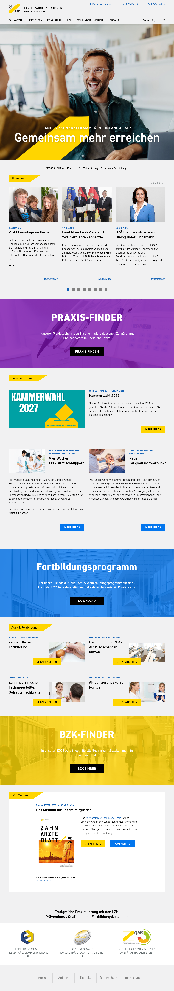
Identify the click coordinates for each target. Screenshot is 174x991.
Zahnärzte (16, 20)
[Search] (153, 20)
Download (87, 601)
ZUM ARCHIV (122, 844)
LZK (69, 20)
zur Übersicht (157, 183)
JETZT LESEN (93, 844)
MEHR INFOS (72, 527)
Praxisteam (54, 20)
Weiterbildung (90, 168)
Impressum (132, 978)
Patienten (35, 20)
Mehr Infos (153, 429)
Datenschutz (108, 978)
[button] (68, 290)
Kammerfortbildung (115, 168)
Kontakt (113, 20)
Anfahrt (63, 978)
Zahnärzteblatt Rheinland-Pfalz (103, 818)
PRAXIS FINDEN (87, 351)
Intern (41, 978)
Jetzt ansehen (47, 662)
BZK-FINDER (87, 768)
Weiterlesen (51, 279)
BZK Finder (84, 20)
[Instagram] (163, 20)
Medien (98, 20)
